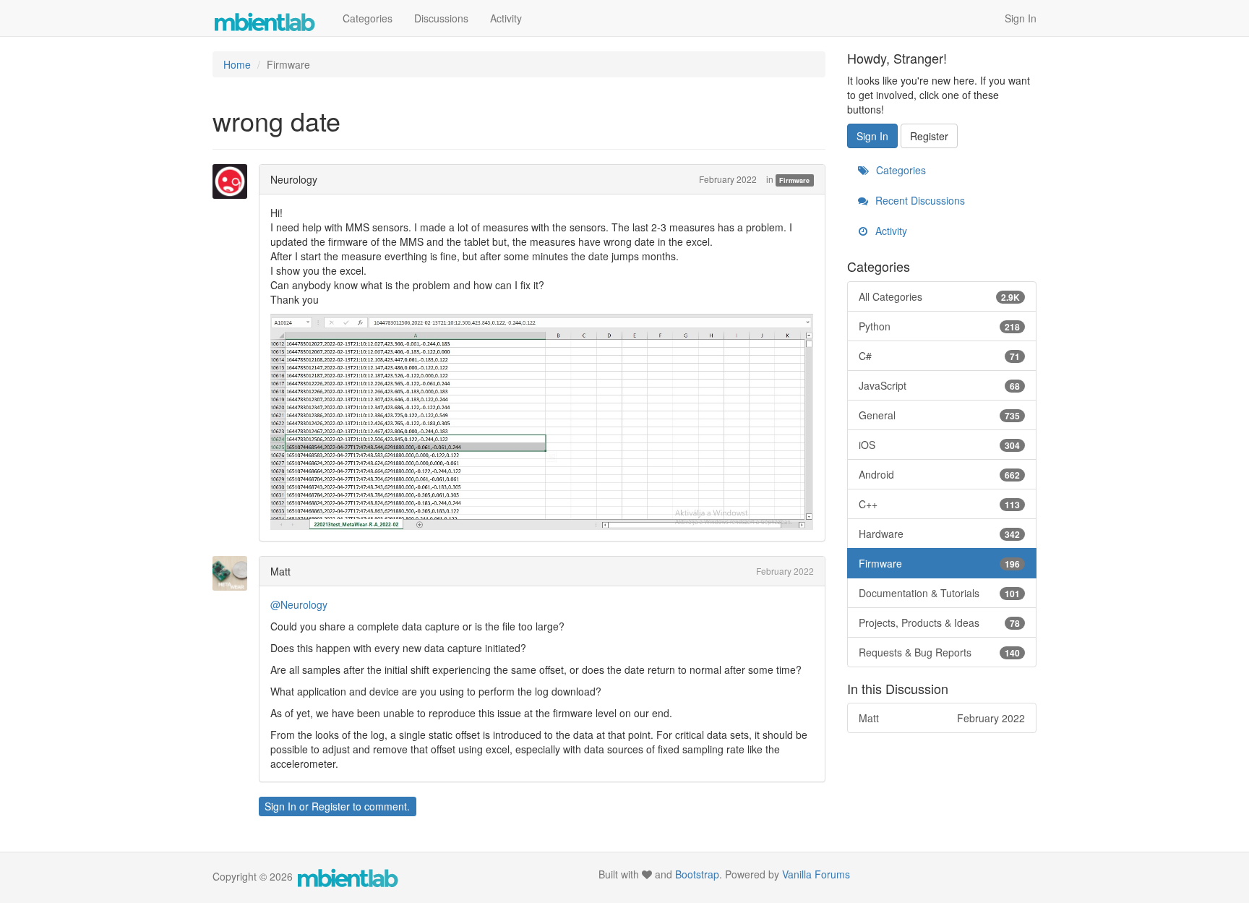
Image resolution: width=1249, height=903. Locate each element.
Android (940, 474)
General (940, 415)
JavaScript (940, 385)
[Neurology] (234, 181)
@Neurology (298, 604)
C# (940, 355)
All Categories (940, 296)
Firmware (794, 180)
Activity (506, 18)
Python (940, 326)
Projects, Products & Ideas (940, 622)
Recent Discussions (918, 200)
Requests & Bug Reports (940, 652)
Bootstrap (697, 874)
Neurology (293, 179)
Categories (367, 18)
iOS (940, 444)
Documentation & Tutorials (940, 593)
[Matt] (234, 573)
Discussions (441, 18)
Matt (280, 571)
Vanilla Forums (816, 874)
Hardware (940, 533)
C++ (940, 504)
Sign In (1020, 18)
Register (331, 806)
